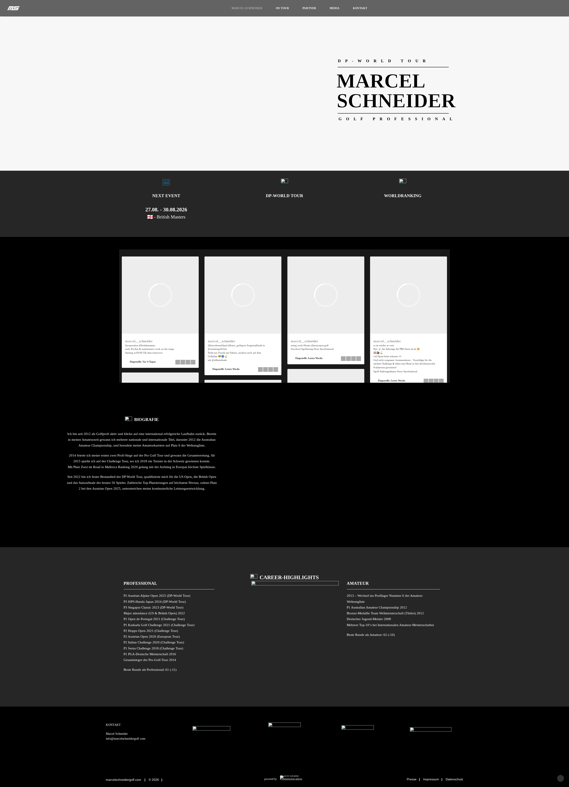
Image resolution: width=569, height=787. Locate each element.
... (419, 371)
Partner (309, 8)
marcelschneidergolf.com (123, 779)
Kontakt (360, 8)
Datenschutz (454, 779)
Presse (412, 779)
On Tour (282, 8)
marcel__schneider (139, 341)
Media (335, 8)
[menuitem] (247, 8)
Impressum (431, 779)
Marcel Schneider (247, 8)
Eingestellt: (143, 361)
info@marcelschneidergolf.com (125, 738)
